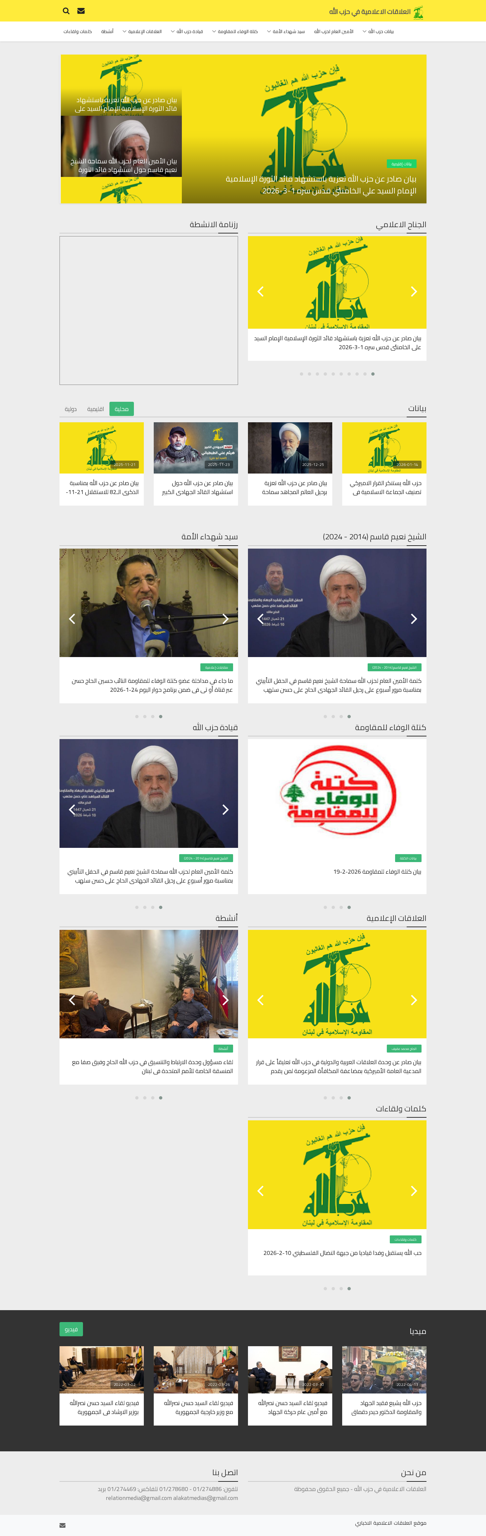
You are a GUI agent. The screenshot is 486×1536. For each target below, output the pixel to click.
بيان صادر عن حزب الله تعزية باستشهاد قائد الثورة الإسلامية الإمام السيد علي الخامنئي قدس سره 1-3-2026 (321, 185)
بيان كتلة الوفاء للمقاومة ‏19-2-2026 (377, 872)
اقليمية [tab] (95, 408)
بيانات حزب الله (381, 31)
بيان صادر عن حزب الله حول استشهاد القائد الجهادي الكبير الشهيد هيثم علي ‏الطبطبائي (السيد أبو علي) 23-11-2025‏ (197, 487)
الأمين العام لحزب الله (333, 31)
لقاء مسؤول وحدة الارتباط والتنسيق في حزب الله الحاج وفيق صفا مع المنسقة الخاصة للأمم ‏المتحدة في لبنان (152, 1066)
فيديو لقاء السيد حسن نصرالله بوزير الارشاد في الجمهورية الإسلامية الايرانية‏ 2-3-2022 (104, 1407)
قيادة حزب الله (190, 31)
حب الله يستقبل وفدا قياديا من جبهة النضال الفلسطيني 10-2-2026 (342, 1253)
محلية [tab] (122, 408)
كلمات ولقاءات (77, 31)
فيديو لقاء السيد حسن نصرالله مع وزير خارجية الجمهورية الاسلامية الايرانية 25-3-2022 (197, 1407)
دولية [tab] (71, 408)
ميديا (418, 1331)
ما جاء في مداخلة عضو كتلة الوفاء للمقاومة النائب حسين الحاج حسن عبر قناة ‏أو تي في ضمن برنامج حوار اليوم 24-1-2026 (152, 684)
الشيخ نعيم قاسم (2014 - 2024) (395, 667)
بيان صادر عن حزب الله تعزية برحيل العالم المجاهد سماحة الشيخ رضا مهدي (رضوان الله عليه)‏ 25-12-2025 (294, 487)
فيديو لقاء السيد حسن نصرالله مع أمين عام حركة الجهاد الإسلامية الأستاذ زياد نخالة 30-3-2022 (291, 1407)
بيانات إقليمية (402, 164)
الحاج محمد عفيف (404, 1049)
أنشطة (107, 31)
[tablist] (121, 129)
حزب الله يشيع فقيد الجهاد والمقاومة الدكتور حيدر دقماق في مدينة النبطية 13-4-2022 (386, 1407)
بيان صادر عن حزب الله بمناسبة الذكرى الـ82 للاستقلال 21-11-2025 (102, 487)
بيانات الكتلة (408, 858)
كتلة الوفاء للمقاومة (238, 31)
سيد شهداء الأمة (289, 31)
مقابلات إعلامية (216, 667)
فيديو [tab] (71, 1329)
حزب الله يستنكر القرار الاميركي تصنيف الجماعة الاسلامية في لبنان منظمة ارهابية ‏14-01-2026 (386, 487)
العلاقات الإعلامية (145, 31)
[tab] (121, 85)
